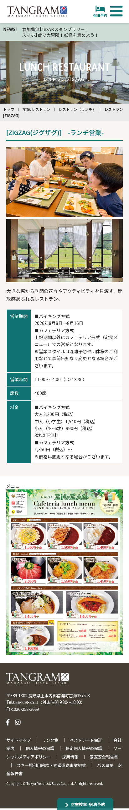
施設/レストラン (36, 109)
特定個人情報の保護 (83, 748)
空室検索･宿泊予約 (88, 804)
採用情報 (70, 757)
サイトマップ (18, 740)
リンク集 (50, 740)
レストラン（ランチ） (77, 109)
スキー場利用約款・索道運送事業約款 (51, 765)
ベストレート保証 (86, 740)
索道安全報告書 (104, 757)
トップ (8, 109)
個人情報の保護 (40, 748)
